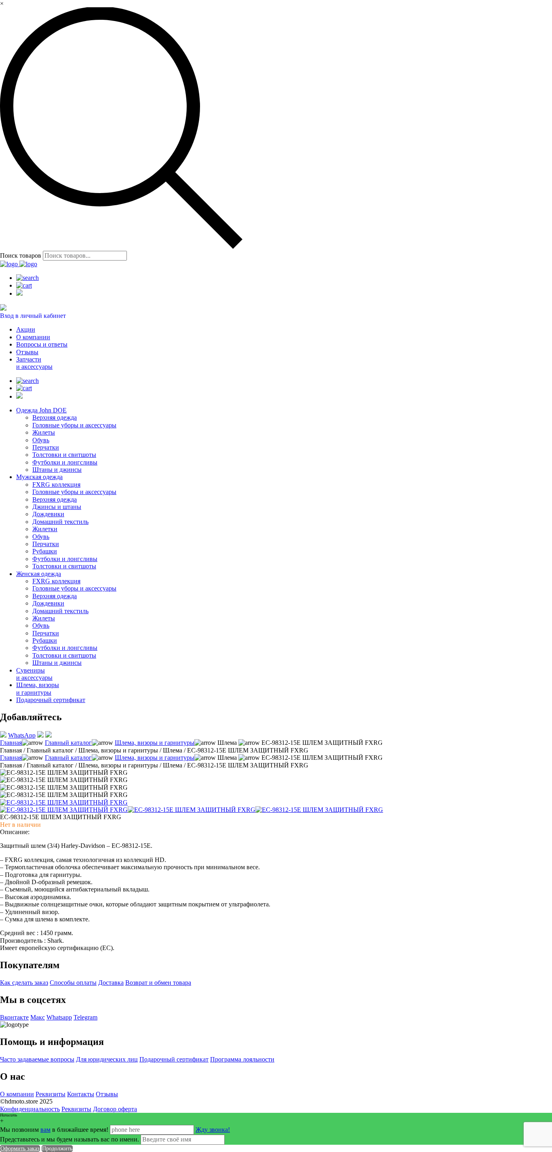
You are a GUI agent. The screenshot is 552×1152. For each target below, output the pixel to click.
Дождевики (48, 514)
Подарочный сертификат (50, 699)
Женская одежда (38, 573)
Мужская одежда (39, 476)
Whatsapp (59, 1017)
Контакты (80, 1094)
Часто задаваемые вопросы (37, 1059)
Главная (11, 742)
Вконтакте (14, 1017)
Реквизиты (50, 1094)
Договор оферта (115, 1109)
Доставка (111, 982)
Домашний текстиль (60, 521)
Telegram (85, 1017)
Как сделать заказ (24, 982)
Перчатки (45, 447)
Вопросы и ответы (41, 344)
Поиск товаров (20, 255)
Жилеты (43, 432)
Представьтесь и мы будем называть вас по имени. (69, 1139)
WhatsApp (22, 735)
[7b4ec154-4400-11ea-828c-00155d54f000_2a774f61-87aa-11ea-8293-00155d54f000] (191, 809)
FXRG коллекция (56, 484)
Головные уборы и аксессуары (74, 425)
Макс (37, 1017)
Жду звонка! (213, 1129)
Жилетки (44, 529)
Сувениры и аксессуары (34, 674)
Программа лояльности (242, 1059)
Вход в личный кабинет (33, 315)
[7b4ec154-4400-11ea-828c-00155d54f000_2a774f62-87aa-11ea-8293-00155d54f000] (319, 809)
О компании (33, 337)
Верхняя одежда (54, 417)
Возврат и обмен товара (158, 982)
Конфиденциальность (30, 1109)
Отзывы (27, 352)
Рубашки (44, 551)
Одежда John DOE (41, 410)
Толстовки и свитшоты (64, 454)
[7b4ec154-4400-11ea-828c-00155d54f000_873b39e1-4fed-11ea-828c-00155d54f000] (64, 802)
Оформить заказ (20, 1149)
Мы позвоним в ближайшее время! (55, 1129)
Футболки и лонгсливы (64, 462)
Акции (25, 329)
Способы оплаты (73, 982)
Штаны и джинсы (57, 469)
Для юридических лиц (107, 1059)
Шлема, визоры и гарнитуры (37, 688)
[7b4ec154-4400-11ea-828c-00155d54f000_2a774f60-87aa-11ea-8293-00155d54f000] (64, 809)
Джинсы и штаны (56, 506)
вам (45, 1129)
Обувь (40, 440)
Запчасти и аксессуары (34, 363)
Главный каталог (68, 742)
